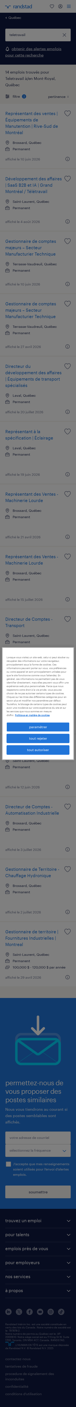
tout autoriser (38, 750)
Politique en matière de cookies (32, 715)
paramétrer (38, 727)
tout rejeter (38, 738)
